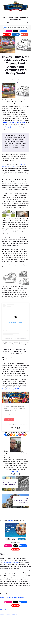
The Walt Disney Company (11, 562)
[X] (8, 434)
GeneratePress (25, 616)
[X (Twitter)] (13, 474)
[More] (25, 434)
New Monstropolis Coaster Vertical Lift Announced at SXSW (10, 484)
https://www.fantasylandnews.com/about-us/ (13, 597)
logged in (10, 520)
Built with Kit (15, 428)
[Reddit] (11, 434)
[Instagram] (22, 434)
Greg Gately (18, 82)
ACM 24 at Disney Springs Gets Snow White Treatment (21, 502)
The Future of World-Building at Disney (14, 122)
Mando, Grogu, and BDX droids (11, 126)
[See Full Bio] (19, 471)
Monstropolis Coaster (8, 128)
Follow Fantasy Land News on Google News (16, 27)
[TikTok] (16, 474)
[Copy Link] (14, 434)
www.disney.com (6, 570)
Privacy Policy (4, 610)
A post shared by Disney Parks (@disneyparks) (15, 338)
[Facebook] (5, 434)
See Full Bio (14, 471)
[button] (28, 23)
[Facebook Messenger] (17, 434)
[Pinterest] (19, 434)
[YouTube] (17, 474)
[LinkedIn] (19, 474)
